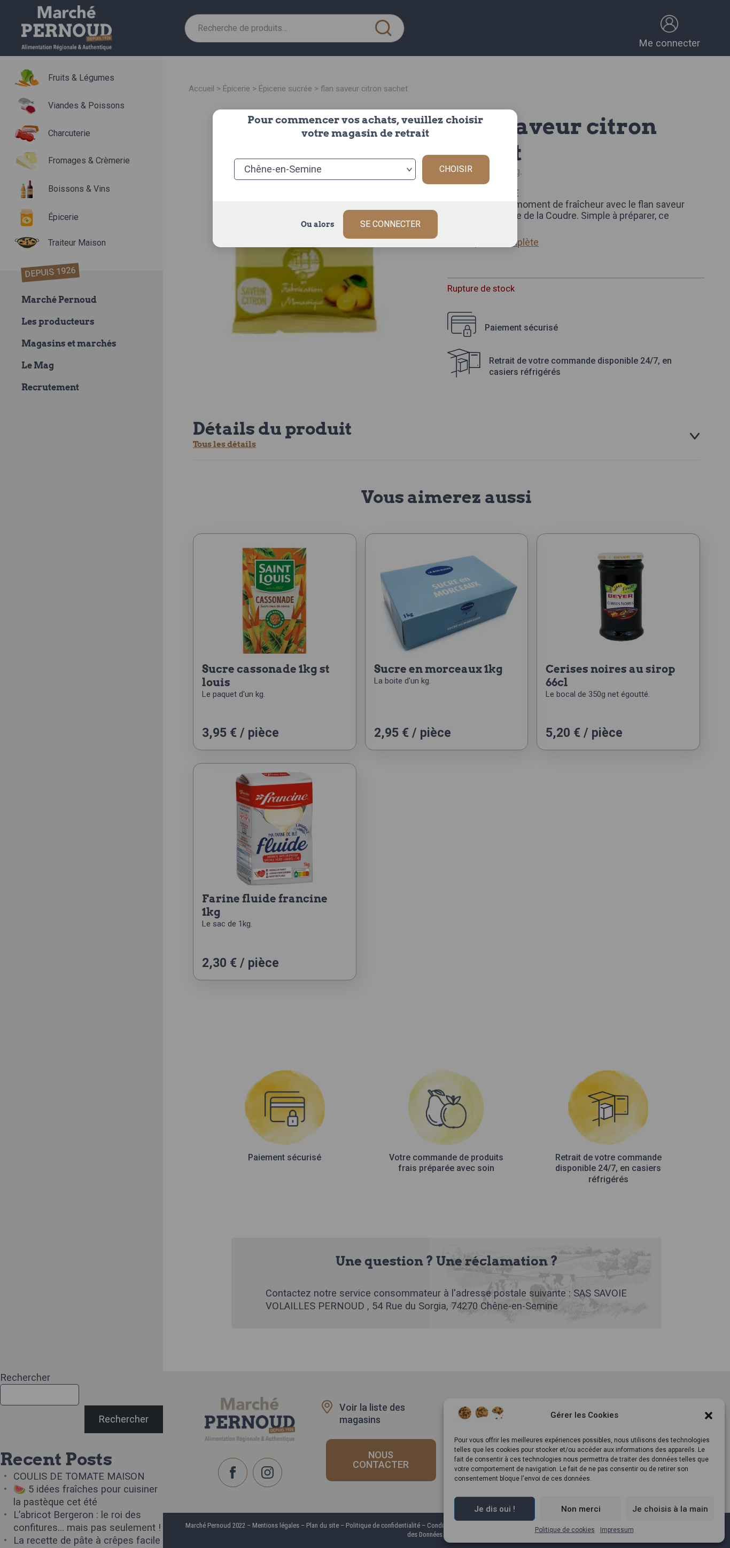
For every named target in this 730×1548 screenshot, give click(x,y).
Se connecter (390, 224)
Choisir (455, 169)
